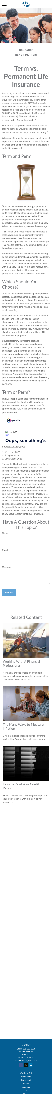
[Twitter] (26, 1065)
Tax (26, 1090)
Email (5, 550)
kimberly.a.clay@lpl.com (26, 1060)
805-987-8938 (29, 1048)
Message (6, 567)
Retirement (26, 1076)
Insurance (26, 1087)
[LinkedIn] (30, 1065)
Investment (26, 1080)
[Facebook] (21, 1065)
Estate (26, 1083)
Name (5, 533)
